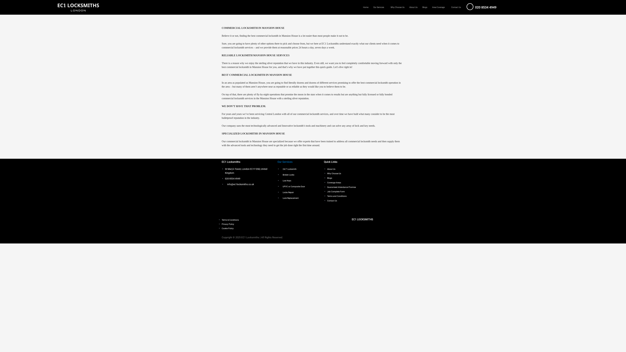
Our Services (378, 7)
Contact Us (456, 7)
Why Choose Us (397, 7)
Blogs (424, 7)
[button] (379, 7)
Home (365, 7)
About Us (413, 7)
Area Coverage (438, 7)
